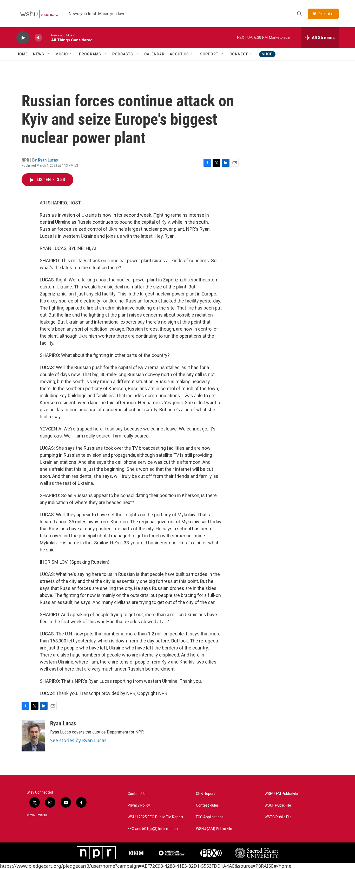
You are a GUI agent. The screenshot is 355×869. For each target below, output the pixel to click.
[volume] (38, 38)
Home (22, 54)
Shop (267, 54)
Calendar (154, 54)
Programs (90, 54)
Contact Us (137, 794)
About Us (179, 54)
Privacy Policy (139, 805)
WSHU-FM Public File (281, 794)
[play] (23, 38)
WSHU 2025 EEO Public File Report (155, 817)
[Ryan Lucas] (33, 735)
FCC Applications (209, 817)
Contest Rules (207, 805)
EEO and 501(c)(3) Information (153, 829)
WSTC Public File (278, 817)
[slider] (47, 37)
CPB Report (205, 794)
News (38, 54)
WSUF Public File (278, 805)
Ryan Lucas (48, 160)
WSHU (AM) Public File (214, 829)
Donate (325, 13)
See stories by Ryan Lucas (78, 740)
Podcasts (122, 54)
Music (61, 54)
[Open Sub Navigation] (48, 54)
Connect (238, 54)
